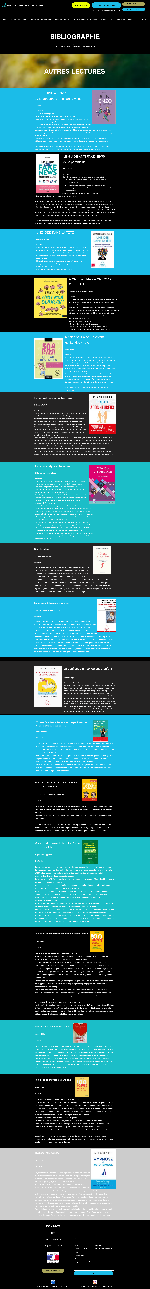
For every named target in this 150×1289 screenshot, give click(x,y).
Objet (76, 1252)
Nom (76, 1232)
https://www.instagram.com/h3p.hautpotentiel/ (94, 1286)
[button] (30, 19)
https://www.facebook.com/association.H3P (53, 1286)
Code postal (78, 1238)
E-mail (76, 1245)
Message (77, 1258)
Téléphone (98, 1245)
